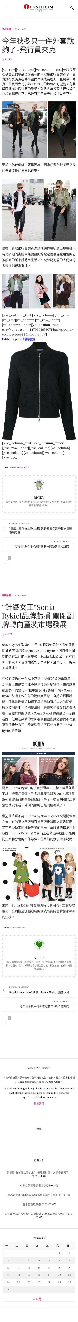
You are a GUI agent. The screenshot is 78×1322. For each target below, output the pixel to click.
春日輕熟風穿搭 (32, 1204)
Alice (8, 634)
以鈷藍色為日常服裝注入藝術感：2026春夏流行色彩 (35, 1214)
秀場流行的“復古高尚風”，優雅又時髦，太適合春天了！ (39, 1172)
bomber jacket (19, 467)
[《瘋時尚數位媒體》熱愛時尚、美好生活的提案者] (39, 8)
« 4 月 (37, 1299)
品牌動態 (6, 595)
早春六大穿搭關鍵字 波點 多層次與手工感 (32, 1195)
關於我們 (39, 1103)
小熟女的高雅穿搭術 (31, 1185)
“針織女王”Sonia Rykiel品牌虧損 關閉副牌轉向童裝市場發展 (38, 615)
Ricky (8, 59)
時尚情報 (6, 29)
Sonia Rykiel (17, 927)
